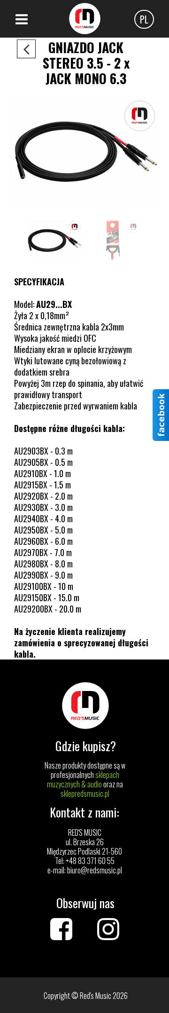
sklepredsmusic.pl (85, 793)
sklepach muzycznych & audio (83, 779)
